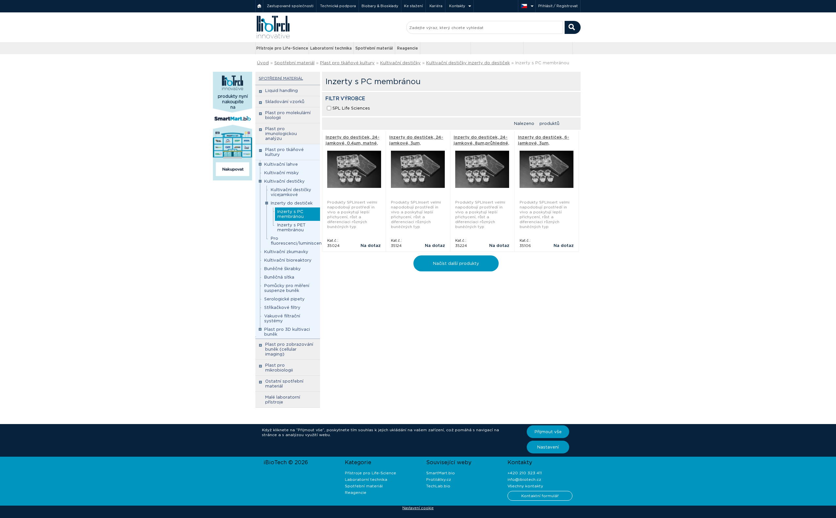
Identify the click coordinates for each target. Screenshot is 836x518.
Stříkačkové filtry (282, 307)
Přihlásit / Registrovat (558, 6)
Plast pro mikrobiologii (279, 368)
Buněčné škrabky (282, 268)
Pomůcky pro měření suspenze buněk (286, 288)
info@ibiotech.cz (524, 479)
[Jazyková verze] (526, 6)
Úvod (263, 62)
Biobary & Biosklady (380, 6)
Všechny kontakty (525, 485)
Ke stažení (413, 6)
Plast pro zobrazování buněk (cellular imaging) (289, 349)
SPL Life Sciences (351, 108)
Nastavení (548, 447)
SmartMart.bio (440, 472)
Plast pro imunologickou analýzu (281, 133)
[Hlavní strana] (259, 6)
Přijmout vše (548, 431)
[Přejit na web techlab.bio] (547, 48)
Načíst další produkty (456, 263)
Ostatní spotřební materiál (284, 383)
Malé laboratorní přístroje (282, 399)
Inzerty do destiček (292, 203)
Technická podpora (338, 6)
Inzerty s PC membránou (290, 214)
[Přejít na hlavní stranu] (273, 38)
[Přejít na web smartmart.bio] (497, 48)
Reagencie (407, 48)
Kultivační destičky (400, 62)
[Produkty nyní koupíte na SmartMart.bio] (232, 179)
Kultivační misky (281, 172)
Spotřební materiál (374, 48)
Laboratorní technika (331, 48)
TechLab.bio (438, 485)
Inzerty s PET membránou (291, 227)
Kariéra (435, 6)
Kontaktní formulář (540, 495)
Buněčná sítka (279, 277)
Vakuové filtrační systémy (282, 318)
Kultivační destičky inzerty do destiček (468, 62)
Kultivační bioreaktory (288, 260)
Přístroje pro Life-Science (282, 48)
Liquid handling (281, 90)
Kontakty (457, 6)
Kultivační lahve (281, 164)
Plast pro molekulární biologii (288, 115)
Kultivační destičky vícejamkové (291, 192)
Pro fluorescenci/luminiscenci (298, 241)
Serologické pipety (284, 299)
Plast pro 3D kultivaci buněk (287, 332)
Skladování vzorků (284, 101)
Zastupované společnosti (290, 6)
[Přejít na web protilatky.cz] (446, 48)
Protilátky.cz (438, 479)
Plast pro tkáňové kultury (347, 62)
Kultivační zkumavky (286, 251)
